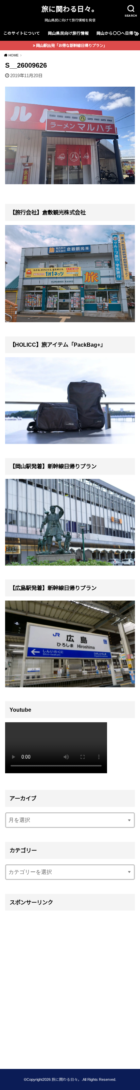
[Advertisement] (70, 985)
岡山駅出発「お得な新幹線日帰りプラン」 (71, 46)
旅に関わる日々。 (70, 9)
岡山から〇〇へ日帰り (117, 33)
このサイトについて (21, 33)
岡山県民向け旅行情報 (68, 33)
